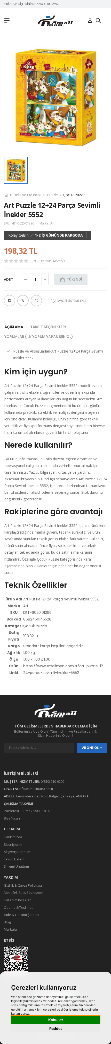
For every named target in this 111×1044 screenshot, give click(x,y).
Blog (7, 922)
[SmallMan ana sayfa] (55, 710)
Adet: (9, 279)
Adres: (9, 796)
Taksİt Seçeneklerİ (48, 326)
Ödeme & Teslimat (18, 907)
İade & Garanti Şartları (21, 914)
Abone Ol (90, 747)
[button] (8, 21)
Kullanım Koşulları (17, 900)
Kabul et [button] (55, 1020)
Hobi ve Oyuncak (27, 194)
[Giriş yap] (90, 20)
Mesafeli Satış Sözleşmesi (24, 892)
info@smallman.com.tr (36, 788)
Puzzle (52, 194)
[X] (23, 300)
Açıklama (13, 326)
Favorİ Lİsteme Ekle (71, 300)
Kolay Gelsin (18, 235)
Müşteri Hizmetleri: (22, 781)
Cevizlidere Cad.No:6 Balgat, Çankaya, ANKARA (52, 796)
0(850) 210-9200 (52, 781)
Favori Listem (14, 859)
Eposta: (11, 788)
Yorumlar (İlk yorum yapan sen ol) (38, 336)
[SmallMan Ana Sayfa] (55, 20)
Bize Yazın (12, 818)
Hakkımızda (13, 837)
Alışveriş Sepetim (17, 851)
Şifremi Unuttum (16, 866)
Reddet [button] (55, 1028)
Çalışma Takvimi (18, 803)
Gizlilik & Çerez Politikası (23, 885)
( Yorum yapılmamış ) (48, 261)
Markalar (11, 929)
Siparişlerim (13, 844)
